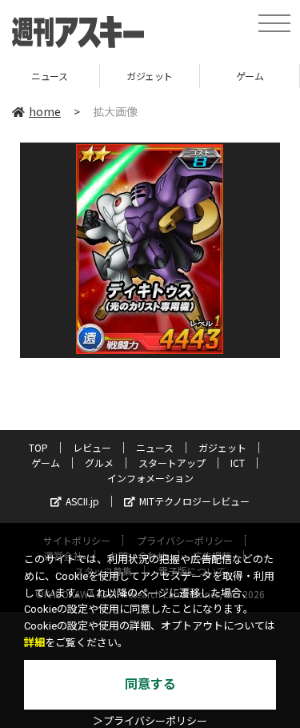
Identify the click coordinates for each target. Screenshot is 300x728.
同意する (150, 684)
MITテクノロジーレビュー (194, 501)
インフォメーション (150, 478)
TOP (38, 447)
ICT (237, 462)
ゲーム (220, 75)
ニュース (155, 447)
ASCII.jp (82, 501)
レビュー (92, 447)
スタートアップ (172, 462)
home (45, 111)
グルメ (99, 462)
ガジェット (120, 75)
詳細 (34, 643)
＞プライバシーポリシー (150, 721)
